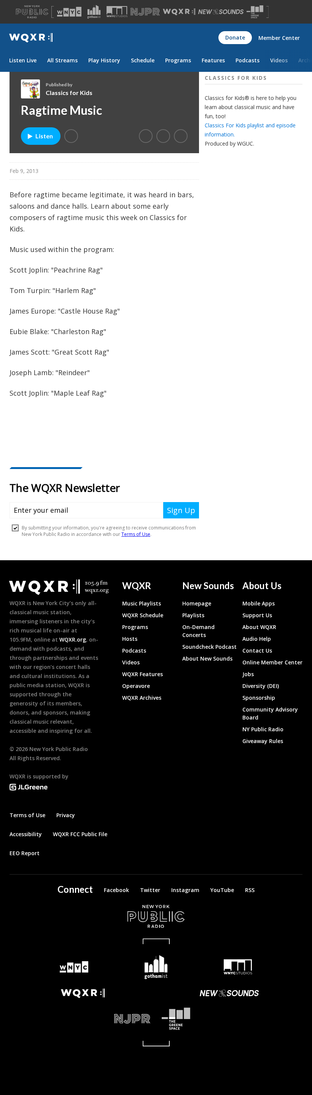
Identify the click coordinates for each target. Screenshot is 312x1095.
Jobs (248, 674)
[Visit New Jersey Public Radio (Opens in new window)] (83, 1019)
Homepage (196, 603)
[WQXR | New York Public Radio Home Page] (31, 38)
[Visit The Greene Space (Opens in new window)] (255, 12)
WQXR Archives (141, 697)
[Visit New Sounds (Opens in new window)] (221, 11)
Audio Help (256, 638)
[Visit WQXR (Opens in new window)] (179, 12)
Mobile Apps (258, 603)
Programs (178, 60)
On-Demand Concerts (198, 631)
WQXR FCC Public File (80, 834)
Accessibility (26, 834)
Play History (104, 60)
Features (213, 60)
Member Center (279, 37)
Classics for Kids (69, 92)
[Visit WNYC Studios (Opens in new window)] (117, 11)
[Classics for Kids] (33, 88)
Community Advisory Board (270, 713)
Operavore (136, 685)
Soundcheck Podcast (209, 646)
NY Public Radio (262, 729)
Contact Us (257, 650)
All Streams (62, 60)
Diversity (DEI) (260, 685)
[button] (71, 136)
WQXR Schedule (142, 615)
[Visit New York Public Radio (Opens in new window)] (156, 916)
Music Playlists (141, 603)
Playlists (193, 615)
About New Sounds (207, 658)
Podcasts (247, 60)
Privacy (65, 815)
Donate (235, 37)
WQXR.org (72, 639)
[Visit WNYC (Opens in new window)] (69, 12)
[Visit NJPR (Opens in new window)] (145, 12)
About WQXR (259, 627)
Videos (279, 60)
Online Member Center (272, 662)
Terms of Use (27, 815)
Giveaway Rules (262, 741)
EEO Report (25, 853)
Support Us (257, 615)
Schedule (142, 60)
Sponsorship (258, 697)
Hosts (129, 638)
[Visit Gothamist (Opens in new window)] (93, 12)
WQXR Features (142, 674)
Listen (44, 135)
